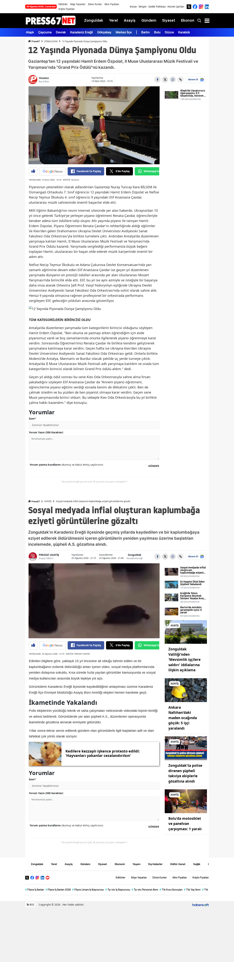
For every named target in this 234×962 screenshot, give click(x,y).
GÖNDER (153, 466)
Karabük (184, 32)
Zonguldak (134, 555)
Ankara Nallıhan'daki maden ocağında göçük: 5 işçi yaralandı (182, 718)
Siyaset (102, 864)
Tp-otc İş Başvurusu (117, 889)
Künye (133, 6)
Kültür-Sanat (177, 864)
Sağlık (196, 864)
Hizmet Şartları (175, 6)
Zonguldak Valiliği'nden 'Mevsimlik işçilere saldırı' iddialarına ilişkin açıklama (184, 659)
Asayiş (69, 864)
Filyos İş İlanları (34, 889)
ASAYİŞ (48, 501)
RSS (31, 904)
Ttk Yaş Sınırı (192, 889)
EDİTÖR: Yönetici (71, 179)
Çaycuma (45, 32)
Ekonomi (120, 864)
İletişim (143, 6)
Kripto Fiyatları (66, 9)
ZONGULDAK (51, 41)
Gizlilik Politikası (157, 6)
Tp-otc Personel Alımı (145, 889)
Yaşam (136, 864)
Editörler (63, 4)
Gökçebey (104, 32)
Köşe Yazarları (77, 4)
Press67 (35, 41)
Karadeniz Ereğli (81, 32)
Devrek (61, 32)
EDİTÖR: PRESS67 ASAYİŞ (78, 653)
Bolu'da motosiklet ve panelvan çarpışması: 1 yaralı (185, 823)
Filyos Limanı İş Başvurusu (88, 889)
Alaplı (30, 32)
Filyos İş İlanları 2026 (58, 889)
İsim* (32, 418)
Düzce (169, 32)
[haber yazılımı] (200, 904)
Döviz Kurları (95, 4)
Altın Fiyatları (111, 4)
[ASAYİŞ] (186, 632)
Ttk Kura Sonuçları (171, 889)
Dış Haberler (155, 864)
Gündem (85, 864)
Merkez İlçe (124, 32)
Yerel (54, 864)
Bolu (157, 32)
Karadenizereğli (135, 558)
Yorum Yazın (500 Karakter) (46, 432)
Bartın (145, 32)
